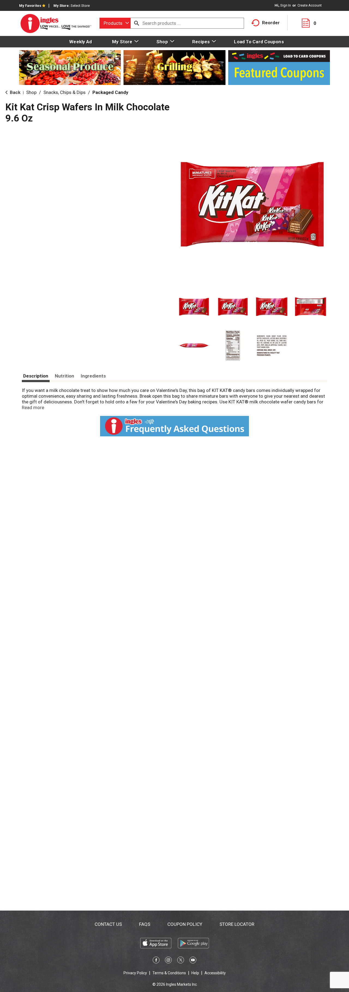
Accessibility (215, 973)
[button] (194, 307)
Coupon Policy (184, 924)
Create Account (309, 5)
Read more (33, 407)
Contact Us (108, 924)
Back (14, 92)
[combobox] (115, 23)
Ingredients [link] (93, 376)
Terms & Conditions (169, 973)
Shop (31, 92)
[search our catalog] (137, 23)
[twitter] (180, 961)
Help (195, 973)
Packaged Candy (110, 92)
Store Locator (236, 924)
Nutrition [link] (64, 376)
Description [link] (35, 376)
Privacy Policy (135, 973)
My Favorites (30, 6)
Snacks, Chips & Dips (64, 92)
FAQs (144, 924)
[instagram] (168, 961)
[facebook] (156, 961)
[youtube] (192, 961)
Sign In (285, 5)
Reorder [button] (271, 22)
